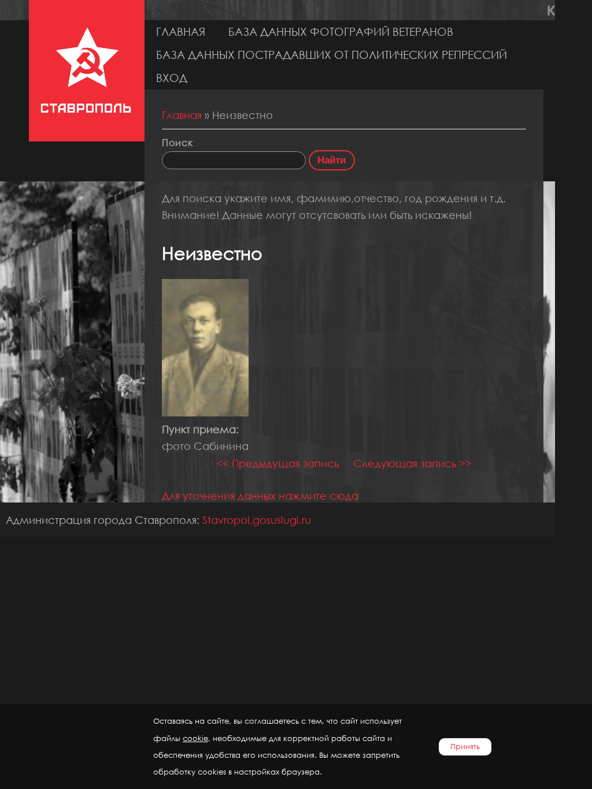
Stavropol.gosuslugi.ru (256, 519)
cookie (195, 738)
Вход (171, 77)
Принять (465, 746)
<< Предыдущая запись (277, 463)
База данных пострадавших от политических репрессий (331, 54)
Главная (180, 31)
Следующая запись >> (412, 463)
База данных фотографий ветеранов (340, 31)
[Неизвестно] (205, 412)
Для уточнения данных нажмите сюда (260, 495)
